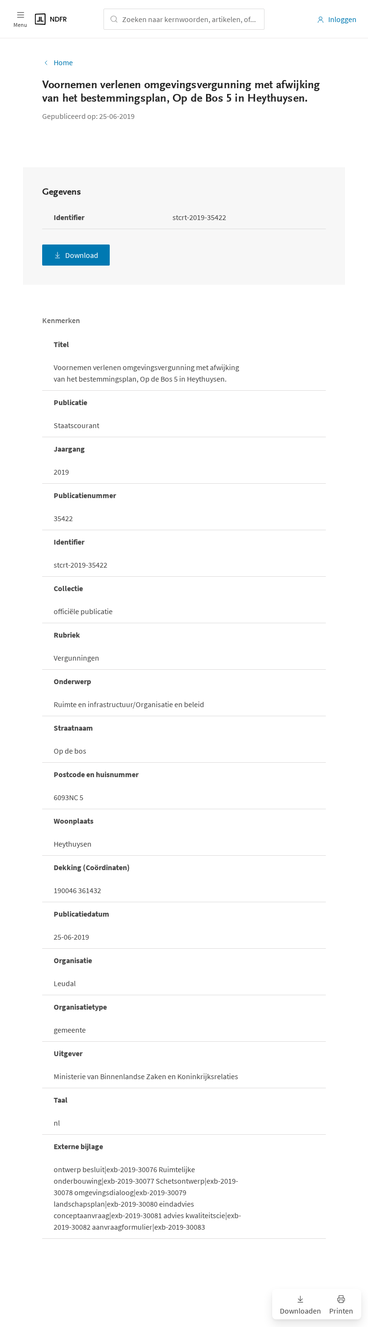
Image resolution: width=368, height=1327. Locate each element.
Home (63, 62)
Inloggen (342, 19)
